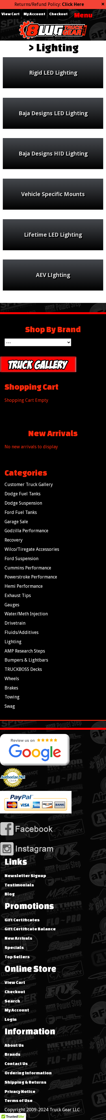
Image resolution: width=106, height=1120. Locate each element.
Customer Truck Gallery (29, 484)
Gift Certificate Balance (30, 928)
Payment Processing (13, 789)
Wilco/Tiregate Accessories (32, 549)
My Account (34, 14)
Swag (10, 706)
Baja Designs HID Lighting (53, 153)
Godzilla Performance (26, 530)
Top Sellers (17, 956)
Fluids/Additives (21, 632)
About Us (14, 1045)
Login (11, 1019)
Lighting (57, 47)
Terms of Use (19, 1100)
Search (12, 1001)
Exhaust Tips (18, 595)
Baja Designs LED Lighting (53, 113)
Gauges (12, 604)
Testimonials (19, 884)
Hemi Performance (24, 586)
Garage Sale (16, 521)
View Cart (10, 14)
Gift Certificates (22, 919)
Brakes (11, 688)
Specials (14, 947)
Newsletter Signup (25, 875)
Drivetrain (15, 623)
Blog (10, 893)
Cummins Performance (28, 568)
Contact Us (16, 1063)
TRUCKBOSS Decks (23, 669)
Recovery (14, 540)
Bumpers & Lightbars (26, 660)
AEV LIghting (53, 275)
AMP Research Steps (25, 651)
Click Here (73, 4)
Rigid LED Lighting (53, 72)
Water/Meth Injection (26, 613)
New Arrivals (18, 938)
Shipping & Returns (25, 1082)
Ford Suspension (21, 558)
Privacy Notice (20, 1091)
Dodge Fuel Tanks (22, 493)
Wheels (12, 678)
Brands (12, 1054)
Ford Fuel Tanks (21, 512)
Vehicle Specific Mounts (53, 194)
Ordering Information (28, 1072)
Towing (12, 697)
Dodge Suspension (23, 503)
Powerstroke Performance (31, 577)
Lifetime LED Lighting (53, 234)
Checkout (58, 14)
